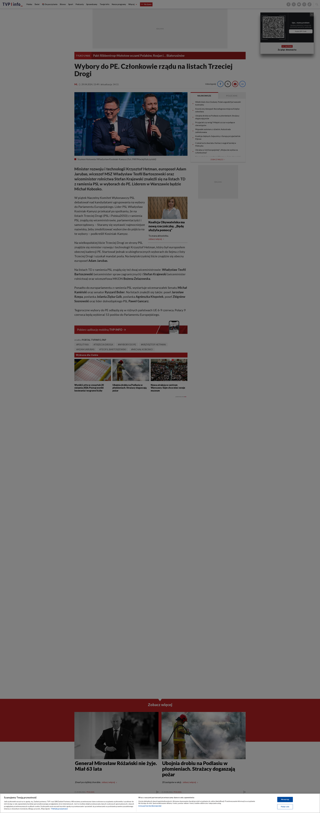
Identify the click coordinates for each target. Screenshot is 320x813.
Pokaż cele (285, 807)
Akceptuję (285, 799)
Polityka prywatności (59, 809)
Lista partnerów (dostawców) (149, 806)
